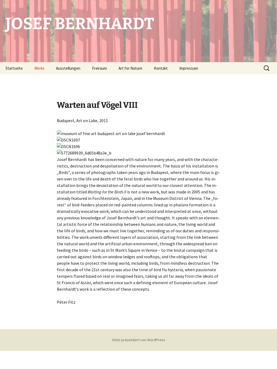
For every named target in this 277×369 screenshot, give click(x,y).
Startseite (14, 68)
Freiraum (99, 68)
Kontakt (161, 68)
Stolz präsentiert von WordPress (138, 339)
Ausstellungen (68, 68)
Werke (39, 68)
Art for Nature (130, 68)
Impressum (188, 68)
